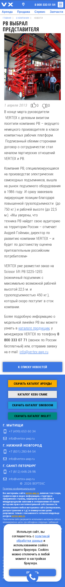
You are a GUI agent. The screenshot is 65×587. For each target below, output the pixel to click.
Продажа (23, 12)
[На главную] (7, 4)
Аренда (7, 12)
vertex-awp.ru (32, 493)
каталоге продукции (33, 327)
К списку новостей (32, 367)
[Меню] (60, 4)
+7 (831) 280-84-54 (22, 451)
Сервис (39, 12)
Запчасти (56, 12)
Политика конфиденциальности (19, 488)
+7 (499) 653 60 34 (22, 431)
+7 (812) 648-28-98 (22, 471)
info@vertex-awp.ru (34, 351)
